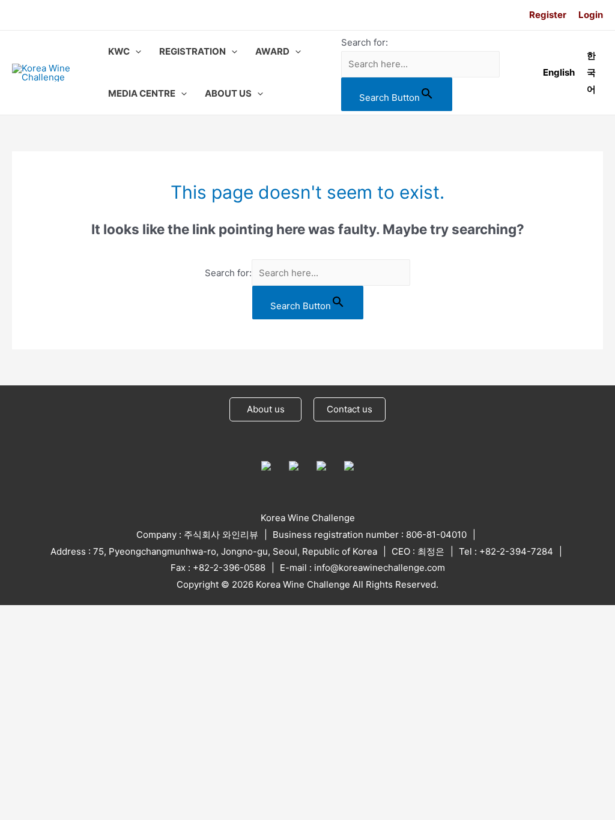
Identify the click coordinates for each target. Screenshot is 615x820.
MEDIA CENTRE (141, 93)
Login (590, 14)
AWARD (272, 51)
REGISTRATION (192, 51)
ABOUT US (228, 93)
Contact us (349, 409)
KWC (119, 51)
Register (547, 14)
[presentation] (135, 52)
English (559, 72)
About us (266, 409)
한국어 (591, 72)
